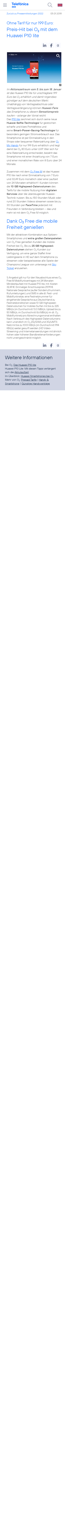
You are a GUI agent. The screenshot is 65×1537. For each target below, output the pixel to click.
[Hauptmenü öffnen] (5, 5)
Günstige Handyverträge (36, 383)
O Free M (36, 171)
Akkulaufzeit (21, 372)
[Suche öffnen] (50, 5)
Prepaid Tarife (29, 379)
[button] (45, 45)
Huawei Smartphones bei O (37, 376)
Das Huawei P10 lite (25, 364)
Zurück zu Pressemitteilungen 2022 (25, 13)
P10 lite (16, 119)
